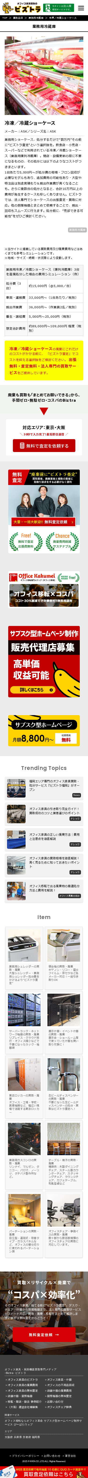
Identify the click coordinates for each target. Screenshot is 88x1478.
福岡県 (36, 1437)
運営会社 (70, 1455)
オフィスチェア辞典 (59, 1407)
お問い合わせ (55, 1402)
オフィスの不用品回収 (61, 1385)
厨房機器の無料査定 (59, 1396)
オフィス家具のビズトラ (23, 1380)
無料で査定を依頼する (47, 446)
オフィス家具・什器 (59, 1380)
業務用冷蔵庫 (77, 230)
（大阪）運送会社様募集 (23, 1407)
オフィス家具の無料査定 (23, 1391)
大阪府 (9, 1437)
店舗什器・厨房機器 (20, 1396)
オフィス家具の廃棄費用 (23, 1385)
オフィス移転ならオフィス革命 (24, 1420)
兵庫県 (18, 1437)
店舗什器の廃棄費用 (59, 1391)
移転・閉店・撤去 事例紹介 (25, 1402)
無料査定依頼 (41, 1334)
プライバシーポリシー (25, 1455)
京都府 (27, 1437)
